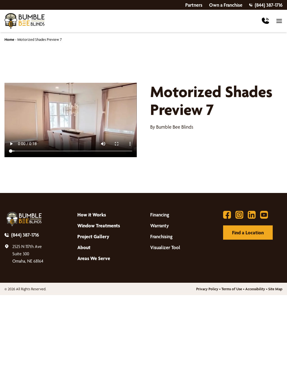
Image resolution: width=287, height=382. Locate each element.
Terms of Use (231, 289)
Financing (159, 215)
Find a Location (248, 232)
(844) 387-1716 (269, 5)
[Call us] (265, 21)
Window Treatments (98, 225)
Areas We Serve (93, 258)
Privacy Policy (207, 289)
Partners (193, 5)
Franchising (161, 236)
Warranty (159, 225)
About (84, 247)
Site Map (275, 289)
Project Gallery (93, 236)
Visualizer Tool (165, 247)
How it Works (91, 215)
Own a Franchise (225, 5)
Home (9, 39)
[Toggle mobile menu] (279, 21)
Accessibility (255, 289)
